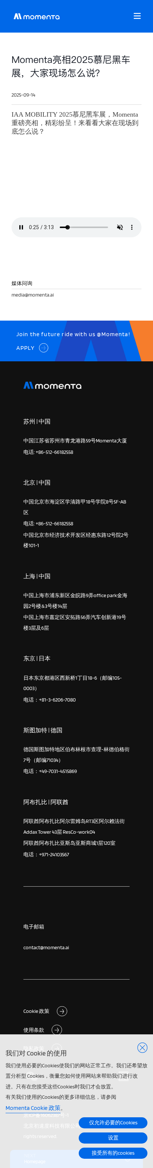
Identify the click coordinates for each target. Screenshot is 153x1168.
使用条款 (33, 1030)
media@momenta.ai (33, 294)
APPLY (25, 347)
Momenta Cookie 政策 (33, 1107)
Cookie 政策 (36, 1011)
